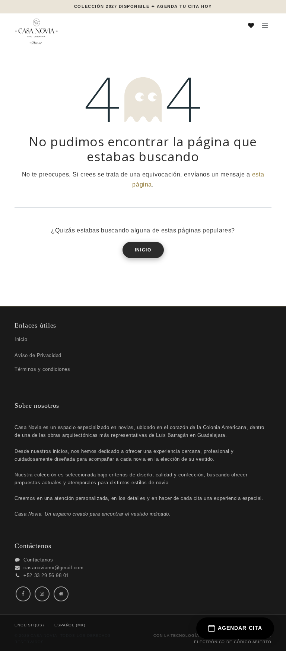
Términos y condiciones (42, 369)
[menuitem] (29, 625)
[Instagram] (42, 593)
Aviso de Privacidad (38, 355)
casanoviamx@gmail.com (53, 567)
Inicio (143, 250)
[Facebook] (23, 593)
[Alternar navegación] (264, 25)
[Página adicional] (61, 593)
